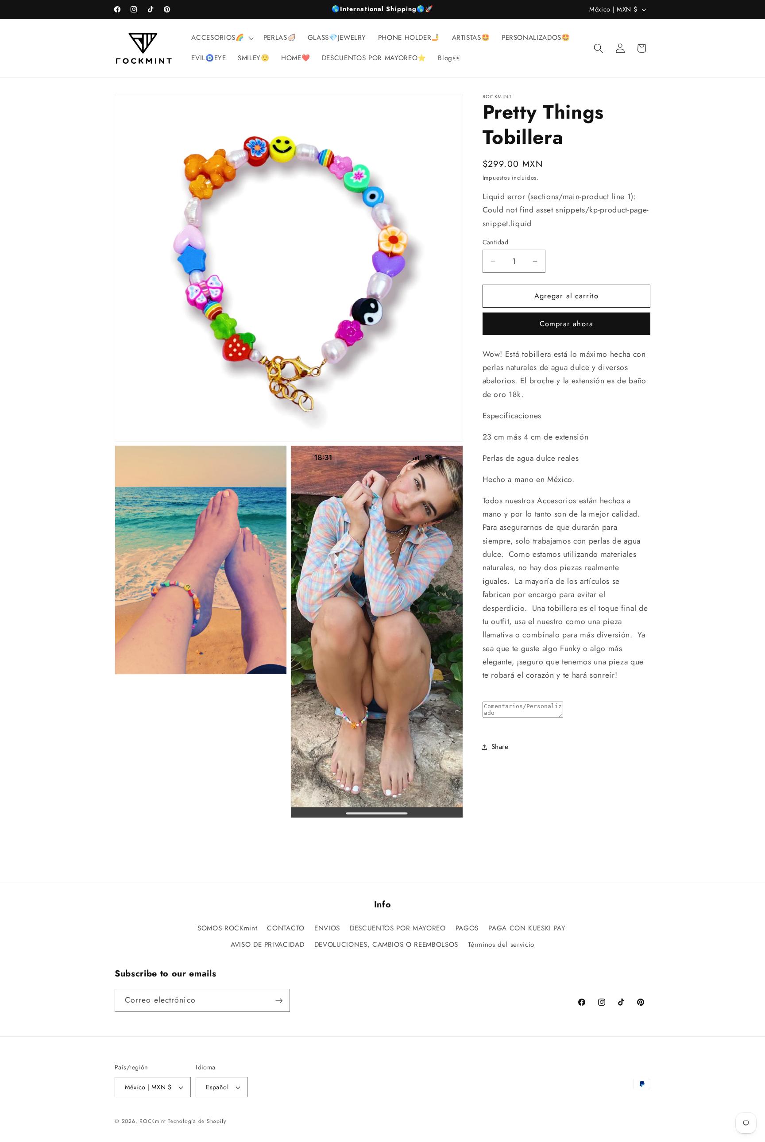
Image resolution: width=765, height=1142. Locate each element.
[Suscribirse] (279, 1000)
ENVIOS (327, 928)
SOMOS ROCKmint (227, 928)
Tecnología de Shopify (197, 1121)
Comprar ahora (566, 323)
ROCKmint (152, 1121)
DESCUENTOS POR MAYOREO (398, 928)
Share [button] (500, 747)
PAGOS (467, 928)
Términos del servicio (501, 945)
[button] (221, 38)
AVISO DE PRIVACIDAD (268, 945)
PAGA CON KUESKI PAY (527, 928)
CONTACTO (285, 928)
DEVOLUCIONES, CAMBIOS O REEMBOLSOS (386, 945)
